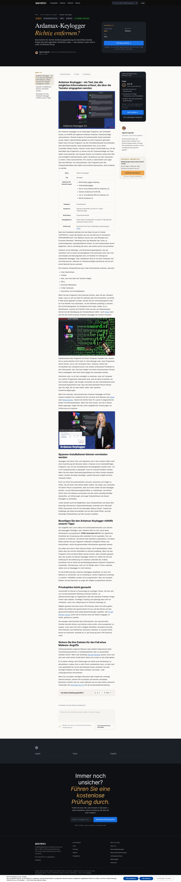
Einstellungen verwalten (164, 878)
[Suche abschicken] (113, 3)
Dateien (77, 3)
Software (70, 3)
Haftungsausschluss (116, 856)
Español (113, 754)
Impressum (113, 862)
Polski (75, 754)
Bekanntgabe (114, 859)
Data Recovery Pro (77, 685)
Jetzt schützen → (132, 112)
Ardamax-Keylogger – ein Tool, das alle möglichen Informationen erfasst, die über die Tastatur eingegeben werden (44, 80)
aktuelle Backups (94, 655)
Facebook (38, 860)
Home (36, 14)
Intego (78, 228)
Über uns (113, 846)
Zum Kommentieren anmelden (104, 726)
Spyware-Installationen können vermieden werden (43, 89)
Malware (62, 3)
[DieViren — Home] (41, 3)
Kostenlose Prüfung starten (105, 819)
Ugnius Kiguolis (44, 52)
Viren (74, 846)
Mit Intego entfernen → (124, 43)
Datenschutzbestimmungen (118, 852)
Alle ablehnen (146, 878)
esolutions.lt (51, 857)
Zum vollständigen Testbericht (132, 117)
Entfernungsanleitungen (48, 14)
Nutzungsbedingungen (117, 849)
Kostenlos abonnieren (132, 173)
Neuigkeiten (54, 3)
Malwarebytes (67, 400)
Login (143, 3)
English (37, 754)
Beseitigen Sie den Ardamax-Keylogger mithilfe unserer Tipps (43, 96)
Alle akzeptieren (131, 878)
